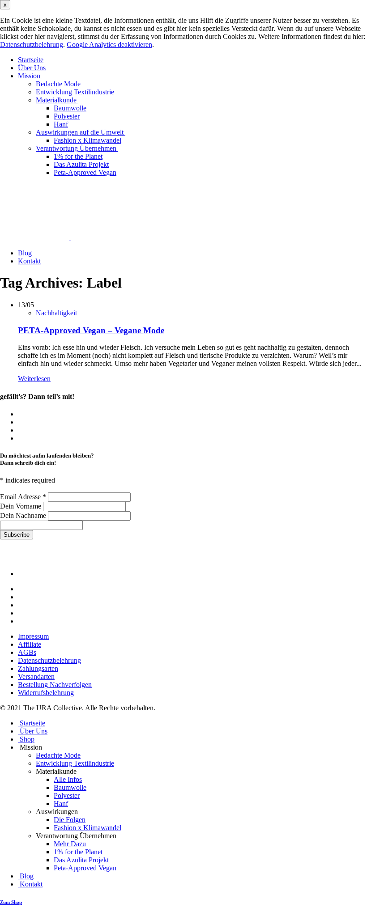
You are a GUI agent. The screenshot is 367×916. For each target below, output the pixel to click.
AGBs (27, 652)
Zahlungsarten (38, 668)
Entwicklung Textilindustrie (75, 92)
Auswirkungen (58, 811)
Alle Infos (68, 779)
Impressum (33, 636)
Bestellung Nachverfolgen (55, 684)
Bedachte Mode (58, 84)
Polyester (67, 116)
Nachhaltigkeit (56, 313)
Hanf (61, 124)
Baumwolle (70, 108)
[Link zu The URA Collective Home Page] (63, 238)
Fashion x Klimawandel (87, 140)
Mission (30, 76)
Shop (26, 739)
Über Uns (32, 68)
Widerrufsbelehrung (46, 692)
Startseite (30, 60)
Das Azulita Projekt (81, 164)
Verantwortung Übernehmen (77, 148)
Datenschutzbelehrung (31, 44)
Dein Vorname (21, 506)
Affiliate (29, 644)
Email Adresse (23, 496)
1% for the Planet (78, 156)
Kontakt (29, 261)
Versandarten (36, 676)
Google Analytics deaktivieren (109, 44)
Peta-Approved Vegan (85, 172)
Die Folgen (69, 819)
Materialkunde (57, 100)
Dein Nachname (24, 515)
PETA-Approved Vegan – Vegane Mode (91, 330)
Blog (25, 253)
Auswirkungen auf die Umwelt (80, 132)
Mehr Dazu (70, 844)
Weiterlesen (34, 378)
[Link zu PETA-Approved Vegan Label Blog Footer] (58, 573)
